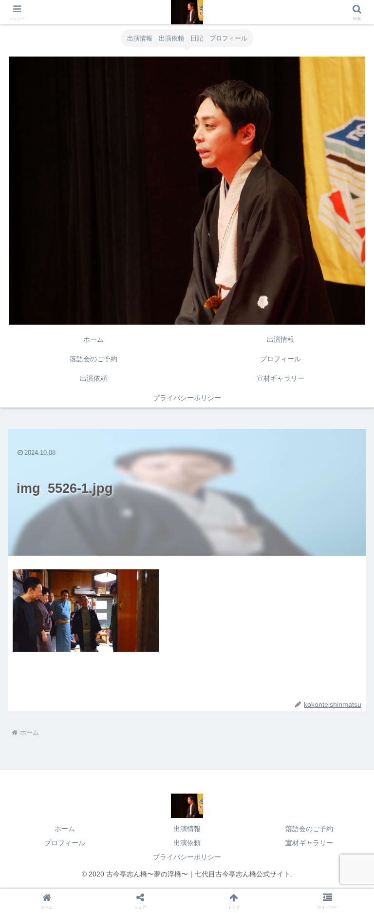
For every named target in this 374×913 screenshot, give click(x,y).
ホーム (65, 829)
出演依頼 (187, 843)
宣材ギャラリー (309, 843)
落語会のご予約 (309, 829)
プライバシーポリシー (187, 857)
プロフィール (64, 843)
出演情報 (187, 829)
